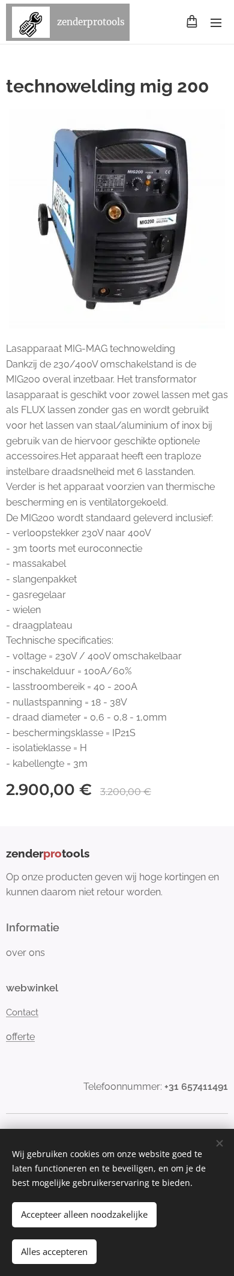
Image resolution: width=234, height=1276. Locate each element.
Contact (22, 1012)
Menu (216, 22)
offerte (20, 1036)
